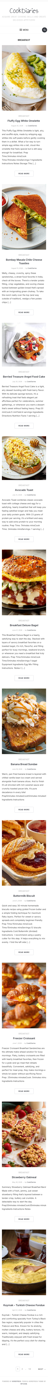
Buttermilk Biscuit (24, 895)
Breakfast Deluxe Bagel (24, 625)
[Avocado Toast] (24, 458)
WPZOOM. (24, 1384)
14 (30, 1369)
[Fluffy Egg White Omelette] (24, 77)
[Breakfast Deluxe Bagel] (24, 582)
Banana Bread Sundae (24, 764)
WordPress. (17, 1381)
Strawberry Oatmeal (24, 1177)
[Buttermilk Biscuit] (24, 852)
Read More (24, 174)
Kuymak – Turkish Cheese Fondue (24, 1305)
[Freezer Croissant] (24, 995)
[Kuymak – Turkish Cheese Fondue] (24, 1262)
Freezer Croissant (24, 1038)
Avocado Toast (24, 490)
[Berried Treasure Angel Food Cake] (24, 344)
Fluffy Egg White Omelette (24, 120)
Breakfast (24, 116)
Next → (42, 1369)
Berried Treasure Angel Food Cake (24, 376)
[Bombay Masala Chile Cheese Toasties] (24, 216)
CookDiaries (24, 10)
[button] (24, 30)
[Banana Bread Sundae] (24, 721)
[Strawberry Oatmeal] (24, 1134)
